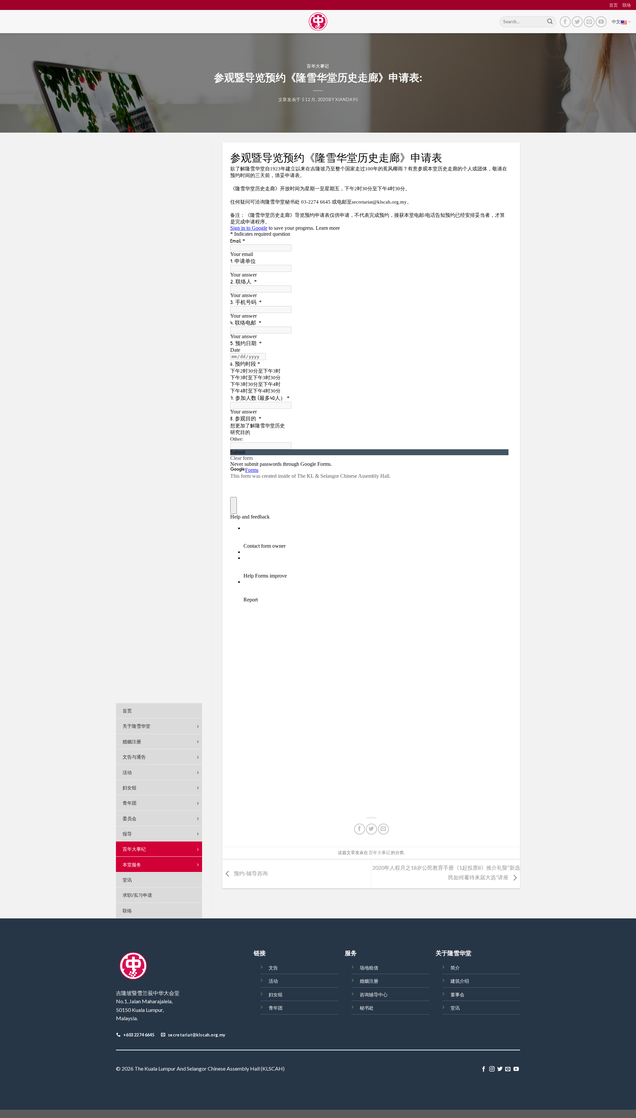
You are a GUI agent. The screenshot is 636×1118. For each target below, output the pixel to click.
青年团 (276, 1008)
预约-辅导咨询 (250, 873)
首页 (613, 5)
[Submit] (550, 22)
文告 (273, 967)
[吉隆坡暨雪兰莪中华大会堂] (318, 21)
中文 (616, 21)
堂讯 (455, 1008)
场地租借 (369, 967)
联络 (626, 5)
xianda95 (346, 99)
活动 (273, 981)
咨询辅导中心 (374, 994)
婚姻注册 (369, 981)
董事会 (457, 994)
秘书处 (367, 1008)
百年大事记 (318, 66)
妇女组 (276, 994)
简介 (455, 967)
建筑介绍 (459, 981)
